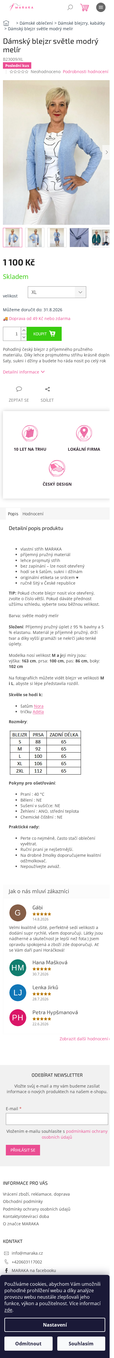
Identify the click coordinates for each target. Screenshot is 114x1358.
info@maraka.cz (27, 1253)
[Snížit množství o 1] (24, 337)
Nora (39, 706)
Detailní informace (21, 372)
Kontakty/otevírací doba (26, 1216)
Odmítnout (28, 1343)
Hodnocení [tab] (33, 513)
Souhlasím (81, 1343)
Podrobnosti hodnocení (85, 71)
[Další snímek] (106, 152)
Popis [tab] (13, 513)
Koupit (40, 333)
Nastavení (55, 1325)
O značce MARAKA (21, 1223)
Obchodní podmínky (23, 1201)
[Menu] (101, 7)
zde (8, 1310)
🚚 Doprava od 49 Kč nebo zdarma (36, 318)
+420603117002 (27, 1262)
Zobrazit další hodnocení (84, 1038)
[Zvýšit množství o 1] (24, 330)
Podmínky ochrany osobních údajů (36, 1209)
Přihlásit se (23, 1149)
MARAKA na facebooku (34, 1270)
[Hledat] (70, 7)
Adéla (38, 711)
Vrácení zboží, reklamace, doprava (36, 1194)
